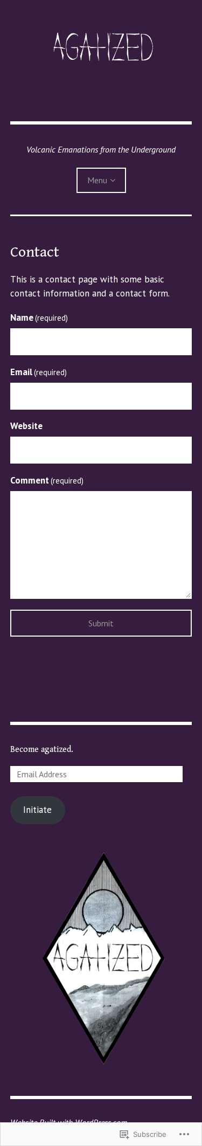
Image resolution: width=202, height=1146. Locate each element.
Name (39, 317)
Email (38, 372)
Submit (101, 623)
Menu (97, 180)
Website (26, 426)
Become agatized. (41, 749)
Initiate (37, 810)
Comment (47, 480)
